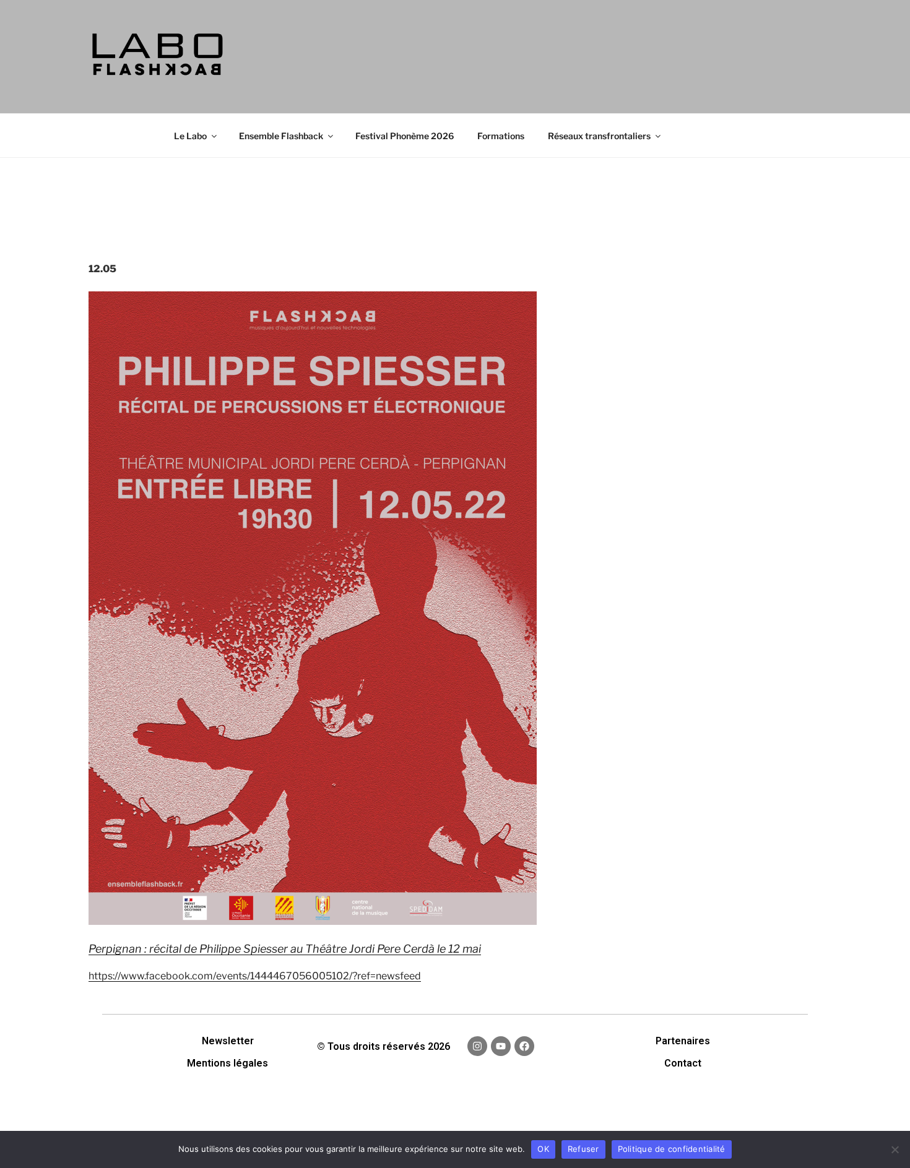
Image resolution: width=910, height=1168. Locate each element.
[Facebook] (524, 1046)
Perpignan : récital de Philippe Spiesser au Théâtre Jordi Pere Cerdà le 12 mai (285, 948)
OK (543, 1149)
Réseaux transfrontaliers (599, 136)
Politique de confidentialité (672, 1149)
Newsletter (228, 1041)
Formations (500, 136)
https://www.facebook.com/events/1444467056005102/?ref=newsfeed (255, 976)
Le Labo (190, 136)
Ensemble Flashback (281, 136)
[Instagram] (477, 1046)
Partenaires (683, 1041)
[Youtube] (501, 1046)
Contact (682, 1063)
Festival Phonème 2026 (404, 136)
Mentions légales (227, 1063)
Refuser (583, 1149)
